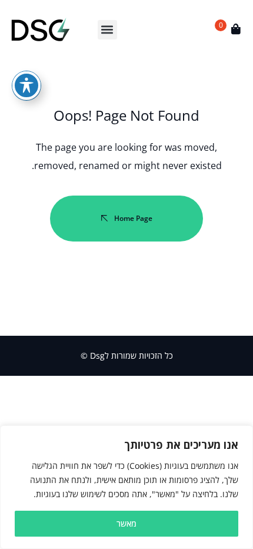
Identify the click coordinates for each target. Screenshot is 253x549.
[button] (107, 29)
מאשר (126, 523)
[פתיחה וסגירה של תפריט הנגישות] (26, 85)
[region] (126, 487)
